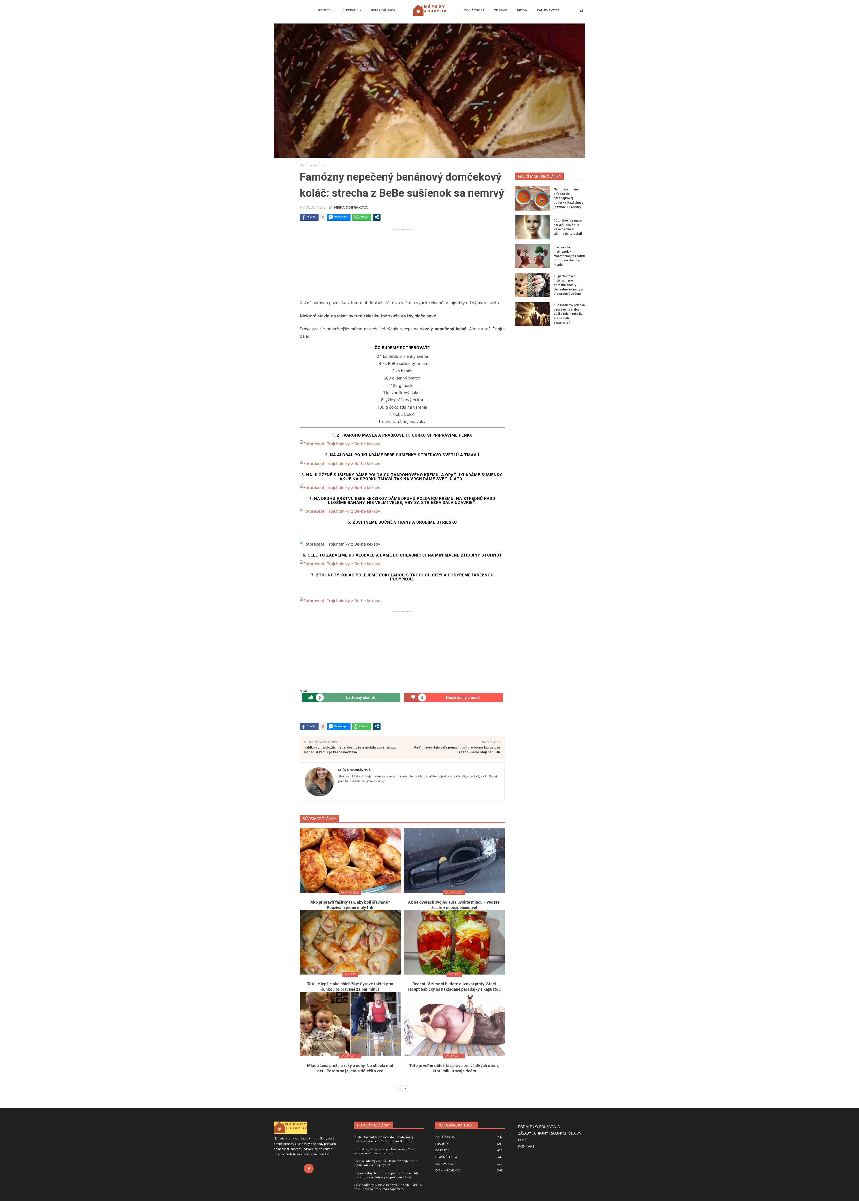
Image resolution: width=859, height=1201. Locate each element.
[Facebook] (309, 1168)
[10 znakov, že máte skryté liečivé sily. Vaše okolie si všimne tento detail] (532, 227)
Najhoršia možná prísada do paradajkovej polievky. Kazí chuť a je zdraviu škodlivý (568, 198)
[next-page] (405, 1088)
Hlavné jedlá (350, 892)
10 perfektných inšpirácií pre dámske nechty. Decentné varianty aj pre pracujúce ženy (569, 284)
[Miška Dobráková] (319, 781)
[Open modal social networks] (377, 217)
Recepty (350, 974)
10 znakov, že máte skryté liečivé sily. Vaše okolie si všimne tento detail (384, 1151)
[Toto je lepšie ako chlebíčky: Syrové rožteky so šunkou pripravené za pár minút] (350, 942)
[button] (581, 10)
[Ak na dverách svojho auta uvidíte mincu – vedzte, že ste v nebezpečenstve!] (454, 860)
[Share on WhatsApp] (361, 217)
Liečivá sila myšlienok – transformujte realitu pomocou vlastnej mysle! (569, 256)
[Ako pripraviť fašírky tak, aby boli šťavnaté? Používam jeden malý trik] (350, 860)
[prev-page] (398, 1088)
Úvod (303, 165)
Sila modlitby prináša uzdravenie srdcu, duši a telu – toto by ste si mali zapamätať (569, 313)
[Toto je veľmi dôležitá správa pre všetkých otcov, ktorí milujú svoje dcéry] (454, 1024)
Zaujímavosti (454, 892)
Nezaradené (317, 165)
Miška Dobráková (351, 207)
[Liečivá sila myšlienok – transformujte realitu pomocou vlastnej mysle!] (532, 256)
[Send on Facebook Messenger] (339, 217)
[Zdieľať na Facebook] (309, 217)
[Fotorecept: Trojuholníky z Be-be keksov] (402, 444)
